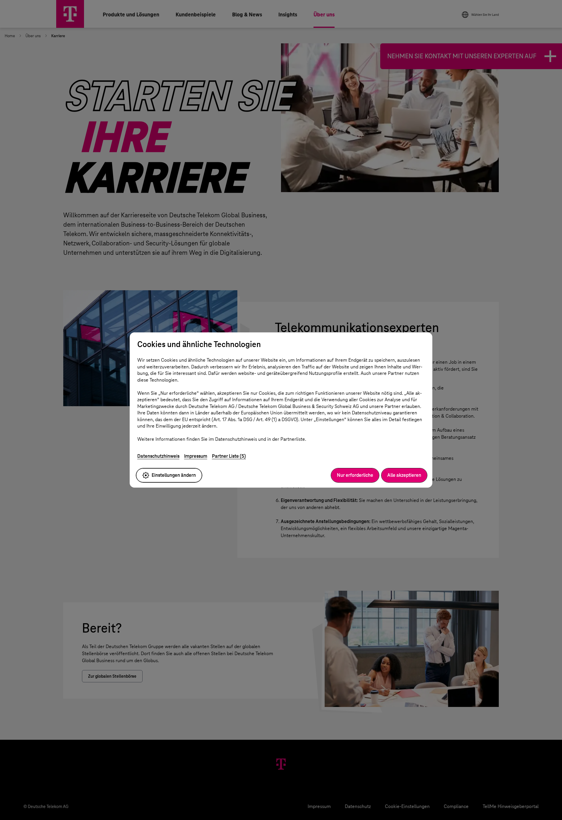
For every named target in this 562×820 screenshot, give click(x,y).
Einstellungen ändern (174, 475)
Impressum (195, 456)
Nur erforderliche (355, 475)
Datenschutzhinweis (158, 456)
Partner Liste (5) (229, 456)
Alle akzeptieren (404, 475)
